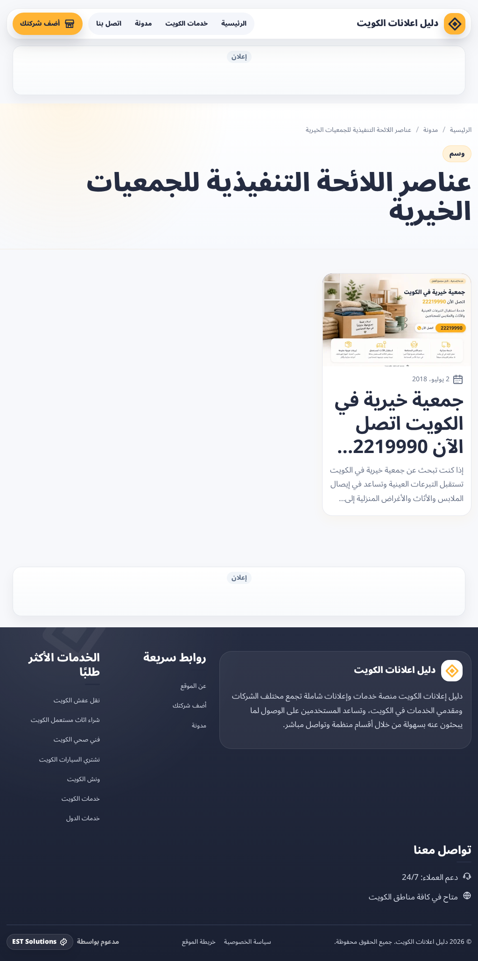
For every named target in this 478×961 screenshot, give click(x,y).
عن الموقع (193, 686)
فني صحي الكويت (77, 739)
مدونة (143, 23)
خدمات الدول (83, 818)
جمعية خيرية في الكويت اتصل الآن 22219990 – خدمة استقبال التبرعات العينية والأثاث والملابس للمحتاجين (399, 424)
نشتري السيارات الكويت (69, 759)
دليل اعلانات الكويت (398, 23)
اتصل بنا (108, 23)
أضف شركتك (40, 23)
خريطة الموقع (199, 941)
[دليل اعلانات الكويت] (454, 23)
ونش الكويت (83, 779)
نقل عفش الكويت (77, 700)
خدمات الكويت (186, 23)
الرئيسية (233, 23)
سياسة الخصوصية (247, 941)
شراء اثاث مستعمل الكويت (65, 720)
